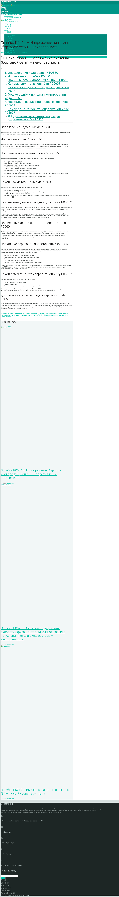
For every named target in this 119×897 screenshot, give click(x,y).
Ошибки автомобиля (7, 52)
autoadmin (23, 52)
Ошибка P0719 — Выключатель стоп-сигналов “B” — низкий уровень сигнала (35, 791)
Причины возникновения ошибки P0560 (38, 80)
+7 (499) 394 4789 (7, 843)
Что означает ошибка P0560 (29, 76)
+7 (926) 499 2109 (7, 865)
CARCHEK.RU (26, 895)
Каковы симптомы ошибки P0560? (34, 83)
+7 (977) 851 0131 (7, 854)
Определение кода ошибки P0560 (33, 73)
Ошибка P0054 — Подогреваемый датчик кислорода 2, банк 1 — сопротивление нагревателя (31, 474)
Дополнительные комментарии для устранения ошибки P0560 (34, 117)
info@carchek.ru (5, 3)
